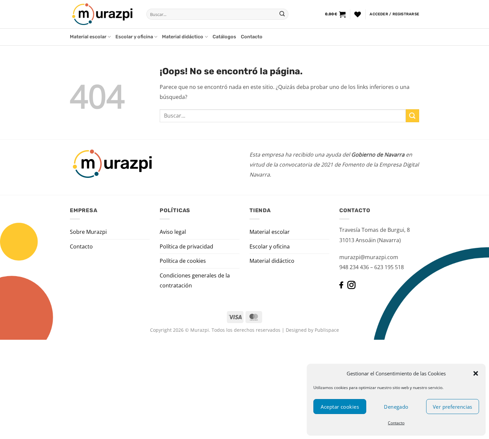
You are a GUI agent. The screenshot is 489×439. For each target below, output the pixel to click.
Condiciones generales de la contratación (195, 280)
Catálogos (224, 37)
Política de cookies (183, 260)
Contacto (396, 423)
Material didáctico (182, 37)
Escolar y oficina (134, 37)
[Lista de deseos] (357, 14)
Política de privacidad (186, 246)
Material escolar (88, 37)
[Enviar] (282, 14)
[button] (475, 373)
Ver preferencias (452, 406)
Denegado (396, 406)
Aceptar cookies (340, 406)
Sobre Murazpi (88, 231)
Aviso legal (173, 231)
